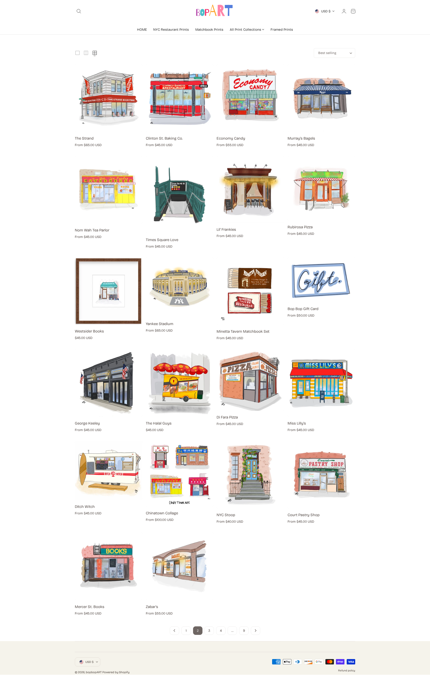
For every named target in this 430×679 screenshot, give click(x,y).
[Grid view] (77, 53)
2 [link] (198, 631)
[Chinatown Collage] (179, 474)
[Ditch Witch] (108, 470)
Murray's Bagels (301, 138)
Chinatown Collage (162, 513)
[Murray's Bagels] (321, 98)
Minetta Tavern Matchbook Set (243, 331)
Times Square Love (162, 239)
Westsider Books (89, 331)
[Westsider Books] (108, 291)
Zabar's (152, 606)
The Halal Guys (159, 423)
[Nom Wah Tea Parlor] (108, 190)
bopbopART (94, 672)
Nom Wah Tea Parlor (92, 230)
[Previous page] (174, 630)
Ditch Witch (85, 506)
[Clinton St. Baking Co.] (179, 98)
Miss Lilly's (297, 423)
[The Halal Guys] (179, 383)
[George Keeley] (108, 383)
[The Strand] (108, 98)
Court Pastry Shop (304, 515)
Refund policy (346, 670)
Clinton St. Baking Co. (164, 138)
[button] (79, 11)
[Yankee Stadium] (179, 287)
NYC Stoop (226, 515)
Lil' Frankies (226, 229)
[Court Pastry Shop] (321, 475)
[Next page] (255, 630)
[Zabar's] (179, 566)
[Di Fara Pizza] (250, 380)
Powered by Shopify (115, 672)
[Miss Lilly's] (321, 383)
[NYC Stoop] (250, 475)
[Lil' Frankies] (250, 189)
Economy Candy (231, 138)
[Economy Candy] (250, 98)
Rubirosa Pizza (300, 227)
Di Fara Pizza (227, 417)
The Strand (84, 138)
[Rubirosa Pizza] (321, 188)
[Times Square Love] (179, 194)
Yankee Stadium (159, 323)
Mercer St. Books (89, 606)
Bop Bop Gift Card (303, 308)
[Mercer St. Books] (108, 566)
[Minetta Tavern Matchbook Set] (250, 291)
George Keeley (87, 423)
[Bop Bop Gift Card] (321, 279)
